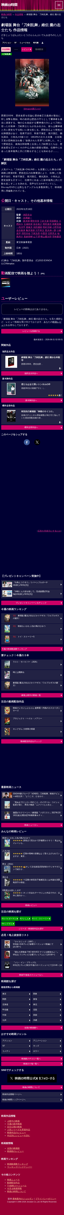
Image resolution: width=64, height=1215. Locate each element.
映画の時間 (6, 14)
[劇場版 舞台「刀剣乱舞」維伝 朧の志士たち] (5, 282)
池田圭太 (27, 214)
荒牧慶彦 (56, 236)
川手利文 (39, 230)
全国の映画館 (13, 1148)
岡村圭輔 (47, 227)
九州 (4, 1020)
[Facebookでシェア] (27, 442)
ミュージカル (24, 43)
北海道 (5, 1004)
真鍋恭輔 (28, 236)
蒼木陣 (26, 221)
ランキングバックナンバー (19, 1167)
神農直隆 (56, 224)
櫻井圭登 (34, 221)
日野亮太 (52, 233)
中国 (4, 1015)
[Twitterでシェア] (37, 442)
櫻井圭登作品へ (31, 427)
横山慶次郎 (46, 236)
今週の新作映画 (14, 1124)
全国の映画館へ (31, 1028)
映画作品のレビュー (16, 1132)
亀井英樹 (30, 230)
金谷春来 (20, 230)
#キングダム (7, 924)
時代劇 (36, 43)
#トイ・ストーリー (40, 918)
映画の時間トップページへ (14, 1100)
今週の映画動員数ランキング (14, 649)
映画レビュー (31, 905)
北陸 (35, 1010)
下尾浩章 (35, 233)
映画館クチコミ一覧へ (31, 1059)
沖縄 (35, 1020)
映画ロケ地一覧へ (31, 1064)
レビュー (26, 49)
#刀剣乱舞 (6, 54)
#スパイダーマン (9, 918)
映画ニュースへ (31, 825)
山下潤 (36, 236)
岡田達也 (47, 224)
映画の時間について (31, 1087)
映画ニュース (13, 1180)
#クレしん (24, 918)
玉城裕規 (28, 224)
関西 (4, 999)
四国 (35, 1015)
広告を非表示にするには (49, 531)
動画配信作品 (13, 1182)
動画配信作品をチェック (31, 741)
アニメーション (40, 1041)
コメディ (6, 1051)
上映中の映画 (13, 1121)
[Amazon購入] (32, 108)
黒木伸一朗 (50, 230)
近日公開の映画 (14, 1127)
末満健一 (27, 218)
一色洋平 (20, 227)
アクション (6, 43)
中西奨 (43, 233)
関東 (35, 994)
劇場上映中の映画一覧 (31, 695)
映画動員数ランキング (17, 1164)
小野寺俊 (56, 227)
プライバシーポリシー (45, 1199)
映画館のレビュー (15, 1151)
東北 (35, 1004)
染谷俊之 (37, 224)
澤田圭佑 (25, 233)
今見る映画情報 (14, 1188)
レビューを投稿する (31, 331)
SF (15, 43)
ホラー (36, 1051)
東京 (4, 994)
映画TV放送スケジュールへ (31, 975)
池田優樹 (37, 227)
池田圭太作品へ (31, 373)
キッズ (36, 1046)
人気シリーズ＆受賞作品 (18, 1129)
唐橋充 (29, 227)
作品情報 (19, 14)
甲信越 (5, 1010)
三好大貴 (44, 221)
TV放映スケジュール (16, 1185)
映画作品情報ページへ (12, 1094)
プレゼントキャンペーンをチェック (31, 603)
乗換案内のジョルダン (23, 1199)
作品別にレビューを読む (18, 1135)
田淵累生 (53, 221)
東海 (35, 999)
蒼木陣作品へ (31, 400)
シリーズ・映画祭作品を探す (31, 929)
